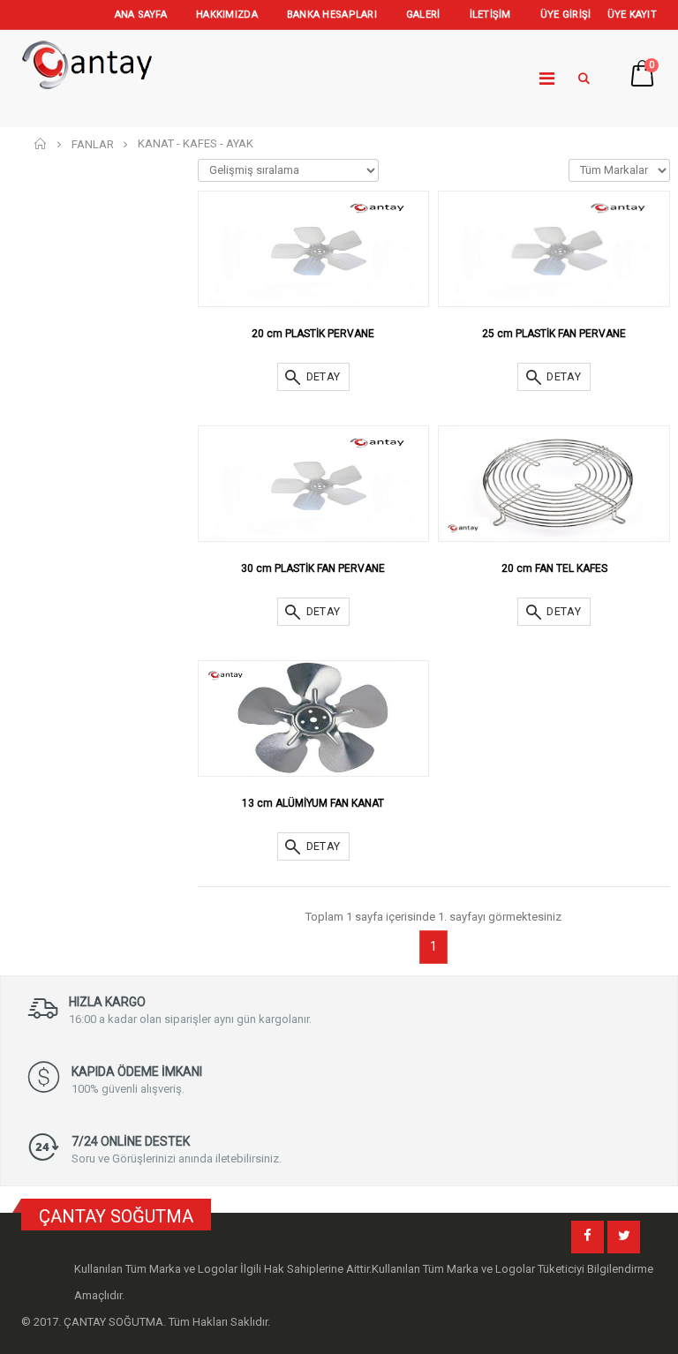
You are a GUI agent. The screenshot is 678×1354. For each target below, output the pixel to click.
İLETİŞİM (490, 14)
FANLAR (93, 144)
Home (41, 143)
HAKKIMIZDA (227, 14)
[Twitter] (623, 1237)
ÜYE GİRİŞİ (565, 14)
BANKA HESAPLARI (332, 14)
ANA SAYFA (141, 14)
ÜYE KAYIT (632, 14)
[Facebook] (587, 1237)
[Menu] (546, 78)
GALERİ (423, 14)
